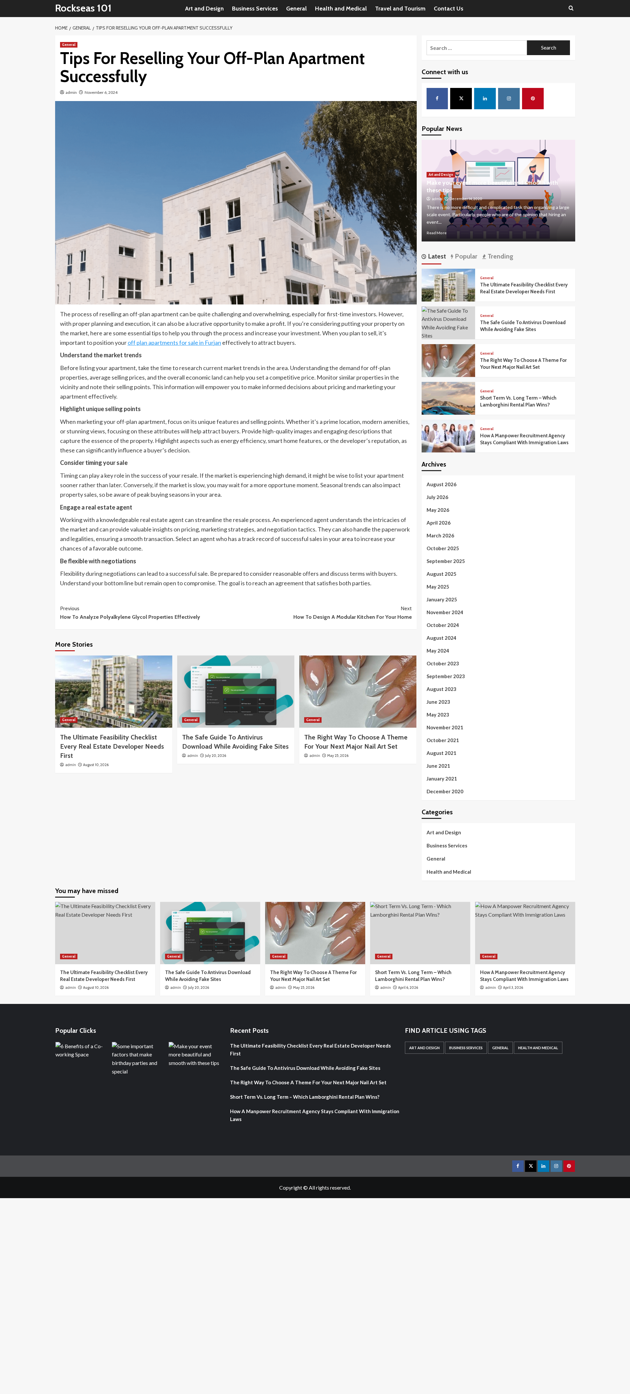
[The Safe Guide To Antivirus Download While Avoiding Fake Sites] (235, 691)
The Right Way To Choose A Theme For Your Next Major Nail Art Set (308, 1082)
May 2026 (438, 510)
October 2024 (443, 625)
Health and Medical (341, 8)
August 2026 (441, 484)
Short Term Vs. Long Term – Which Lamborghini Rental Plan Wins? (304, 1097)
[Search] (571, 8)
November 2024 (445, 612)
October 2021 (443, 740)
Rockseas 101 (83, 8)
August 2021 (441, 753)
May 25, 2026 (337, 755)
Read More (437, 232)
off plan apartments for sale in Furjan (174, 342)
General (296, 8)
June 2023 (438, 702)
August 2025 (441, 574)
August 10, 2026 (96, 764)
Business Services (255, 8)
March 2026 (440, 535)
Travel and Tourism (400, 8)
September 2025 (446, 561)
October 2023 (443, 663)
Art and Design (204, 8)
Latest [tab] (436, 256)
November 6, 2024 (101, 92)
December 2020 (445, 791)
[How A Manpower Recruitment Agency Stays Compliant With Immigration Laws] (448, 446)
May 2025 (438, 587)
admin (71, 92)
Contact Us (448, 8)
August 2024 (441, 638)
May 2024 (438, 651)
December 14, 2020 (466, 199)
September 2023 (446, 676)
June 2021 (438, 766)
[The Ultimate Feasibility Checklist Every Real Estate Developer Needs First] (113, 691)
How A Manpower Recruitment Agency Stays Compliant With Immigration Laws (314, 1115)
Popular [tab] (465, 256)
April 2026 (439, 523)
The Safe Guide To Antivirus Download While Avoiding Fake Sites (305, 1068)
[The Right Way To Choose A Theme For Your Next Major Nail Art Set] (357, 691)
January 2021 (442, 778)
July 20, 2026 (215, 755)
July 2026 (437, 497)
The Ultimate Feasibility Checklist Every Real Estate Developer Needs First (112, 746)
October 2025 (443, 548)
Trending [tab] (499, 256)
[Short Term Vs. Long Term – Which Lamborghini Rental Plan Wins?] (448, 408)
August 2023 (441, 689)
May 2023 (438, 715)
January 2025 (442, 599)
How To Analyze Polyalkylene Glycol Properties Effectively (130, 612)
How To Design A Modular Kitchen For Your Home (352, 612)
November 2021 (445, 727)
